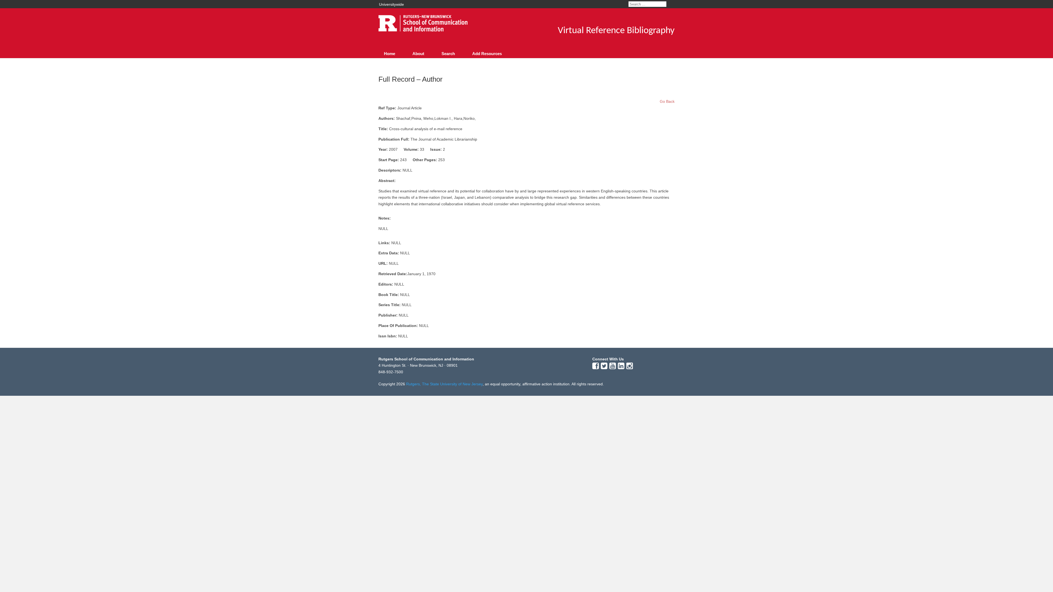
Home (389, 53)
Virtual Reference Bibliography (616, 31)
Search (448, 53)
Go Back (667, 101)
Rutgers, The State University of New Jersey (444, 384)
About (418, 53)
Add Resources (487, 53)
